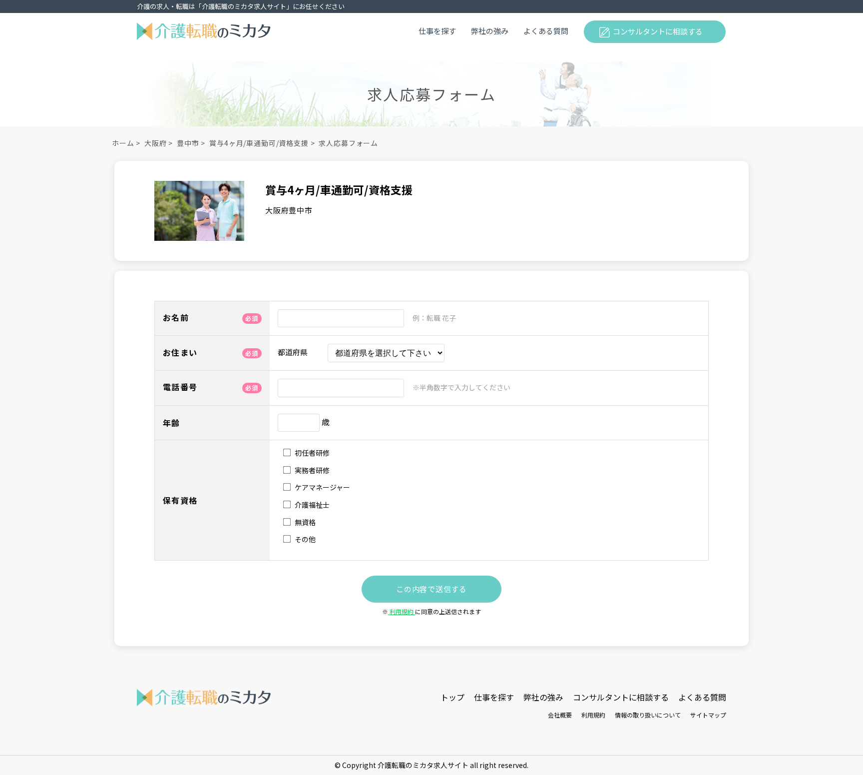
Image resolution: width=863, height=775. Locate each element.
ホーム (123, 143)
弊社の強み (489, 30)
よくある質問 (545, 30)
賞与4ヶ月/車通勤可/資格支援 (259, 143)
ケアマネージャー (321, 487)
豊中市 (188, 143)
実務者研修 (311, 470)
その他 (304, 539)
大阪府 (155, 143)
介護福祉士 (311, 505)
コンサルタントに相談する (658, 31)
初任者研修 (311, 453)
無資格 (304, 522)
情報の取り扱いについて (648, 715)
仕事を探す (437, 30)
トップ (452, 697)
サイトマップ (708, 715)
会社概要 (560, 715)
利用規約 (401, 611)
